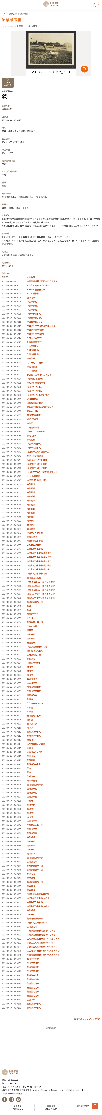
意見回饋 (19, 26)
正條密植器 (32, 626)
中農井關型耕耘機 (35, 532)
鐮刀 (29, 605)
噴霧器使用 (32, 683)
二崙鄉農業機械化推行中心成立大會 (43, 938)
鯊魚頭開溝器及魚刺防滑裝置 (40, 407)
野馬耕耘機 (32, 366)
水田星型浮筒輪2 (34, 390)
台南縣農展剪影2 (34, 342)
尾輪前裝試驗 (33, 398)
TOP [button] (95, 1106)
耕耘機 (30, 748)
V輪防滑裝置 (32, 419)
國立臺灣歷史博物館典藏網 (51, 4)
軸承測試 (31, 484)
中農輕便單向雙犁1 (35, 329)
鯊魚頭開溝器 (33, 411)
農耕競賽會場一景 (35, 601)
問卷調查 (17, 1105)
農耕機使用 (32, 808)
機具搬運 (31, 634)
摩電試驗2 (31, 439)
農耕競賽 (31, 760)
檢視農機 (31, 877)
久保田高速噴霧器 (35, 703)
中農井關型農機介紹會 (37, 922)
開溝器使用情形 (34, 415)
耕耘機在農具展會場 (36, 382)
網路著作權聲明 (84, 1105)
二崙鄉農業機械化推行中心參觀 (41, 930)
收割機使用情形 (34, 731)
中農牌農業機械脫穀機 (37, 646)
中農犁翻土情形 (34, 313)
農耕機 (30, 699)
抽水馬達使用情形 (35, 650)
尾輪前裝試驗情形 (35, 403)
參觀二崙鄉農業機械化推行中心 (41, 942)
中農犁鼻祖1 (32, 301)
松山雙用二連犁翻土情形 (38, 451)
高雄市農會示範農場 (36, 743)
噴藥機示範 (32, 788)
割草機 (30, 727)
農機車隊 (31, 999)
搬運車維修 (32, 536)
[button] (5, 26)
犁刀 (29, 768)
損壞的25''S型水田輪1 (37, 459)
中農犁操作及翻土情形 (37, 480)
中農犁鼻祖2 (32, 305)
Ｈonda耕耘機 (33, 476)
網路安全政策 (51, 1109)
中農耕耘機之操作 (35, 378)
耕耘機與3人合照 (34, 751)
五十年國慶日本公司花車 (38, 285)
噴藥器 (30, 630)
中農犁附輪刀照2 (34, 321)
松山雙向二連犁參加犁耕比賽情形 (42, 471)
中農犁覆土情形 (34, 447)
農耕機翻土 (32, 804)
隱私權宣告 (18, 1109)
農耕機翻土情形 (34, 715)
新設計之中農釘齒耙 (36, 431)
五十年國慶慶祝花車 (36, 289)
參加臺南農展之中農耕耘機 (39, 374)
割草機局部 (32, 723)
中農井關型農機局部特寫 (38, 894)
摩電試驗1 (31, 435)
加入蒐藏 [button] (33, 26)
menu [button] (5, 4)
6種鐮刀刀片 (32, 614)
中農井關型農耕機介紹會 (38, 898)
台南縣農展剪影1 (34, 338)
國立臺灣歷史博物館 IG (11, 1099)
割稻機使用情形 (34, 687)
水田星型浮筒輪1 (34, 386)
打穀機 (30, 707)
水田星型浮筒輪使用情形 (38, 394)
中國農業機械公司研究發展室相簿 (42, 281)
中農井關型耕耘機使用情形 (39, 553)
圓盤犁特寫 (32, 780)
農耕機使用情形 (34, 691)
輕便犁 (30, 423)
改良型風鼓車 (33, 346)
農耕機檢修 (32, 678)
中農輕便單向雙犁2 (35, 333)
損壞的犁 (31, 297)
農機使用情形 (33, 958)
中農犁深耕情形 (34, 443)
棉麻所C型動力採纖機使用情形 (41, 581)
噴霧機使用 (32, 695)
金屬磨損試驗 (33, 427)
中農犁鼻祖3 (32, 309)
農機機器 (31, 642)
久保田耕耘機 (33, 350)
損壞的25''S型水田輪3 (37, 467)
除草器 (30, 618)
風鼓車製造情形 (34, 545)
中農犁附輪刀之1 (34, 317)
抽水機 (30, 666)
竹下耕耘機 (32, 370)
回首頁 (4, 14)
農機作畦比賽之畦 (35, 455)
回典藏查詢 (51, 1027)
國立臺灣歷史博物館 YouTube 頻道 (18, 1099)
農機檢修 (31, 873)
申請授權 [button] (7, 85)
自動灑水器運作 (34, 662)
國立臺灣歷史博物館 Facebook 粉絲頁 (4, 1099)
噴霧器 (30, 800)
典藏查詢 (13, 13)
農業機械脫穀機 (34, 654)
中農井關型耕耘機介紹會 (38, 906)
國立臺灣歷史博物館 (10, 1072)
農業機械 (31, 658)
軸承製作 (31, 516)
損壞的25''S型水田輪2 (37, 463)
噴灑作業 (31, 358)
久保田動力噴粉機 (35, 362)
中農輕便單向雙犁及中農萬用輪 (41, 325)
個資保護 (51, 1105)
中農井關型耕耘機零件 (37, 573)
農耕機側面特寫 (34, 577)
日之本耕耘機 (33, 293)
